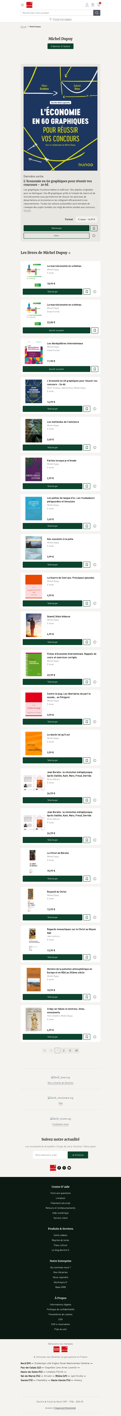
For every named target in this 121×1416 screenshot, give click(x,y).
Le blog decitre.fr (60, 1249)
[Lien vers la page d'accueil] (29, 5)
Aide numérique (60, 1212)
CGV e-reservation (60, 1324)
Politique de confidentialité (60, 1309)
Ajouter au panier (56, 330)
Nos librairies (60, 1272)
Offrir (56, 235)
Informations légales (60, 1304)
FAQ (60, 1103)
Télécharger (56, 228)
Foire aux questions (60, 1193)
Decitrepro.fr (60, 1282)
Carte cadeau (60, 1235)
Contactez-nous (60, 1124)
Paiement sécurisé (60, 1203)
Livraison (60, 1198)
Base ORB (60, 1287)
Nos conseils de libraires (60, 1082)
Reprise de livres (60, 1240)
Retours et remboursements (60, 1207)
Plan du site (60, 1329)
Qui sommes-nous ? (60, 1267)
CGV (60, 1319)
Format (69, 219)
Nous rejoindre (60, 1277)
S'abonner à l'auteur (60, 46)
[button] (60, 198)
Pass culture (60, 1245)
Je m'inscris (78, 1155)
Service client (61, 1217)
